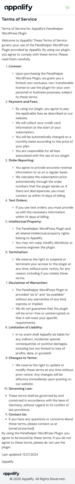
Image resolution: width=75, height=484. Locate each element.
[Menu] (67, 7)
